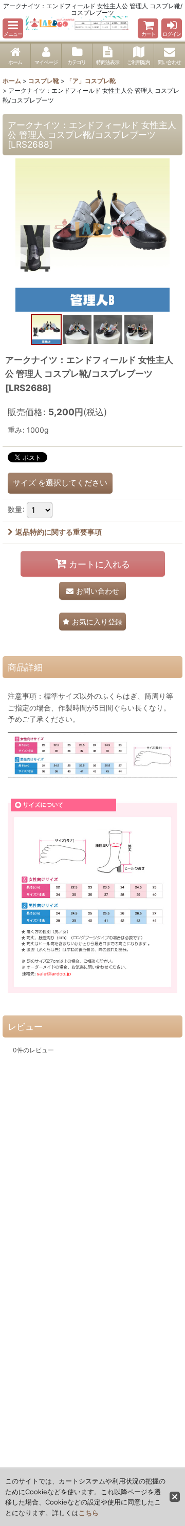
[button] (13, 28)
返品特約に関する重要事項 (58, 531)
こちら (89, 1513)
